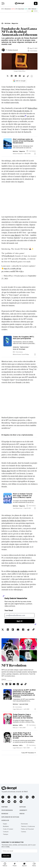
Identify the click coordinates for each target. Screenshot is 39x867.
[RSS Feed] (33, 797)
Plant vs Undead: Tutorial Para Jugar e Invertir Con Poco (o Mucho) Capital (22, 495)
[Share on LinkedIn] (11, 76)
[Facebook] (27, 797)
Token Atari (6, 471)
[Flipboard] (15, 801)
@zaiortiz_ (23, 259)
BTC (3, 9)
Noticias (23, 807)
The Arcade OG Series (21, 111)
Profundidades (7, 810)
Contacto (6, 831)
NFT (13, 116)
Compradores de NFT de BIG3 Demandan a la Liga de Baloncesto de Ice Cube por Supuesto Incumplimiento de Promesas (24, 693)
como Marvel (15, 235)
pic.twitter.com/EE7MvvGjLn (13, 271)
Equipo (5, 823)
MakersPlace (32, 108)
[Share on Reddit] (24, 76)
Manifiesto (6, 826)
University (23, 810)
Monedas (5, 813)
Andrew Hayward (13, 50)
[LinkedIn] (21, 797)
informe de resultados (19, 571)
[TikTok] (3, 801)
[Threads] (15, 797)
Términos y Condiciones (28, 826)
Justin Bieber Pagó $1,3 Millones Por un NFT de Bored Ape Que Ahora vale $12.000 (23, 735)
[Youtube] (9, 801)
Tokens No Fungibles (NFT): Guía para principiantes (23, 337)
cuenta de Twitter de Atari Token (14, 521)
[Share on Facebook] (20, 76)
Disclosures (24, 823)
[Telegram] (21, 801)
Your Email (9, 610)
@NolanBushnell (8, 256)
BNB (29, 9)
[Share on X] (8, 76)
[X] (3, 797)
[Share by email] (16, 76)
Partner (5, 807)
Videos (22, 813)
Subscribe (6, 856)
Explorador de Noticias (10, 817)
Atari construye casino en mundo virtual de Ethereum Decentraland (23, 141)
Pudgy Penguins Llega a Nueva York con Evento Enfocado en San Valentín (23, 716)
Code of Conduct (8, 829)
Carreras (23, 831)
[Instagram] (9, 797)
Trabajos (5, 834)
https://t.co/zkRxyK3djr (12, 268)
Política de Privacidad (27, 829)
